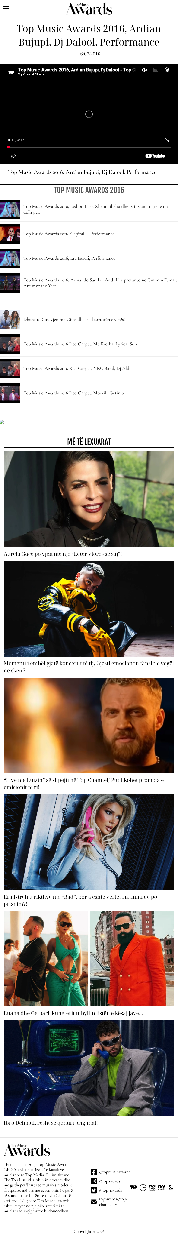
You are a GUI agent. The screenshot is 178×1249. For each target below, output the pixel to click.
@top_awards (110, 1190)
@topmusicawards (114, 1172)
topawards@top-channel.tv (113, 1201)
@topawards (109, 1181)
